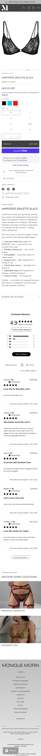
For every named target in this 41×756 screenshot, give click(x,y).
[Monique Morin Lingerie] (4, 7)
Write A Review (21, 354)
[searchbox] (12, 365)
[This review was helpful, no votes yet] (31, 404)
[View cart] (33, 7)
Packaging (18, 193)
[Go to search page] (23, 7)
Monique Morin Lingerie (27, 754)
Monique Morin (7, 73)
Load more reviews (20, 557)
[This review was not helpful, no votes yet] (35, 404)
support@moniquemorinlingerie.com (20, 745)
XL (11, 124)
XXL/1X (30, 124)
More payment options (20, 165)
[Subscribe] (38, 726)
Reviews (26, 193)
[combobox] (28, 371)
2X (11, 130)
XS (11, 113)
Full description (7, 193)
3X (30, 130)
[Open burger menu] (38, 7)
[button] (23, 7)
